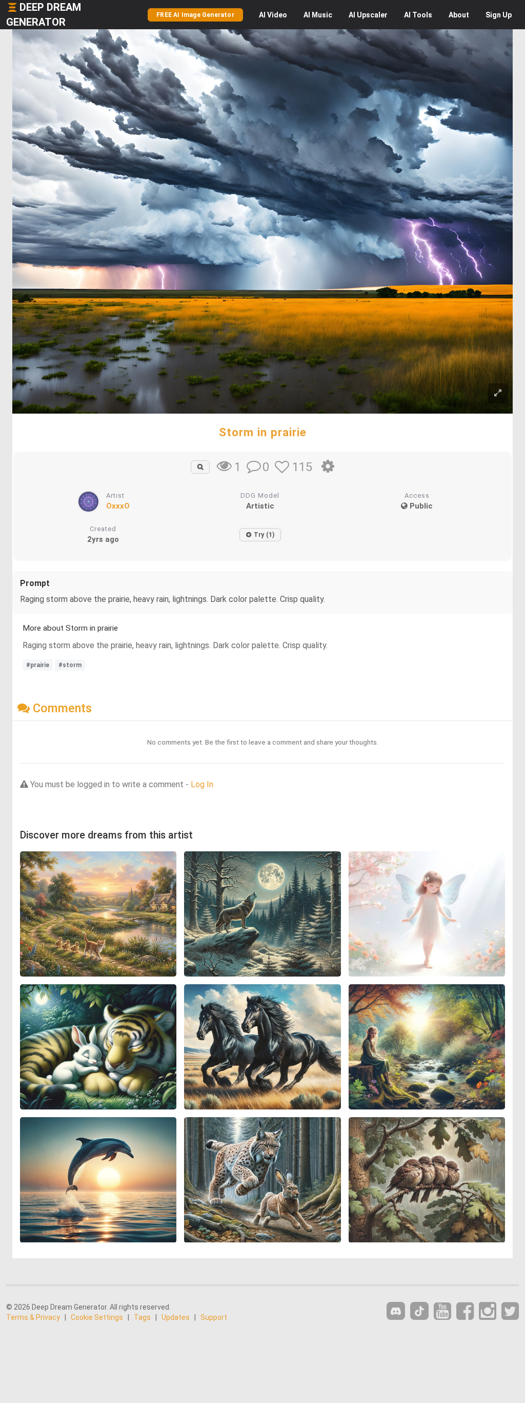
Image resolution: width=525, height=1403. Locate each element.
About (459, 15)
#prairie (37, 665)
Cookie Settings (97, 1317)
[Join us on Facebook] (465, 1311)
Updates (175, 1317)
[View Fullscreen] (498, 393)
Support (213, 1317)
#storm (70, 665)
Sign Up (499, 15)
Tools (418, 15)
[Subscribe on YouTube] (442, 1311)
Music (318, 15)
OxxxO (118, 506)
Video (273, 15)
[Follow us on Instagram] (487, 1311)
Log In (202, 784)
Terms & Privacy (33, 1317)
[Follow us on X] (510, 1311)
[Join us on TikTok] (419, 1311)
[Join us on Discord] (396, 1311)
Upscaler (368, 15)
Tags (142, 1317)
